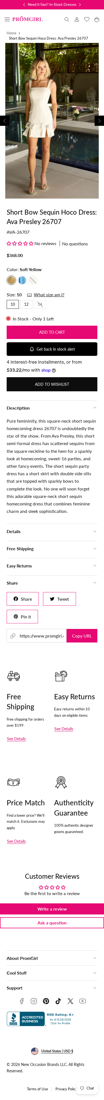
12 (26, 304)
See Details (16, 738)
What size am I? (49, 294)
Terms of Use (37, 1089)
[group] (52, 121)
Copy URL (82, 635)
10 (13, 304)
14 (42, 305)
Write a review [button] (52, 908)
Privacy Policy (66, 1089)
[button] (7, 19)
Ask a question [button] (52, 922)
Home (11, 33)
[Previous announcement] (24, 4)
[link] (77, 19)
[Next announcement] (80, 4)
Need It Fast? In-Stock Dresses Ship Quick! (61, 4)
